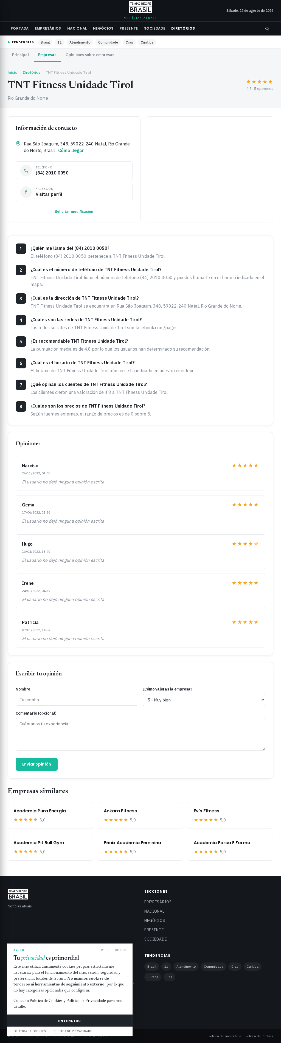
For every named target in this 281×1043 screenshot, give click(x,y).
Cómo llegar (71, 150)
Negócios (103, 28)
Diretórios (183, 28)
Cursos (152, 977)
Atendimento (80, 42)
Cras (129, 42)
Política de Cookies (259, 1036)
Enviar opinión (36, 764)
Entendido (69, 1021)
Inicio (12, 72)
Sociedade (154, 28)
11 (59, 42)
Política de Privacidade (225, 1036)
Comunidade (108, 42)
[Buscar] (267, 28)
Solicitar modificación (74, 211)
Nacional (77, 28)
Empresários (48, 28)
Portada (20, 28)
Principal (20, 54)
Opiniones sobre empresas (90, 54)
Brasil (45, 42)
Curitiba (147, 42)
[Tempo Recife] (140, 7)
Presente (129, 28)
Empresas (47, 54)
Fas (169, 977)
